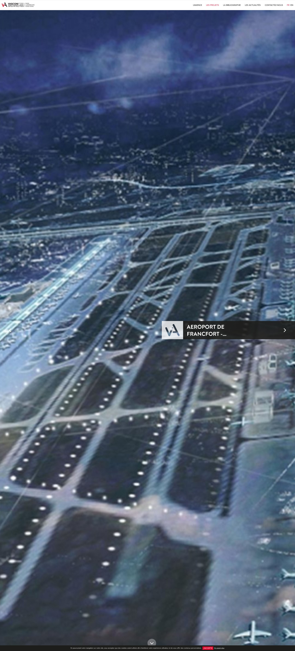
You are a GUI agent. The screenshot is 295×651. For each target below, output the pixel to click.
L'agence (197, 5)
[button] (10, 488)
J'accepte (207, 648)
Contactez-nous (274, 5)
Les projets (212, 5)
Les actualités (253, 5)
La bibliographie (232, 5)
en (292, 5)
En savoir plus (219, 648)
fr (288, 5)
